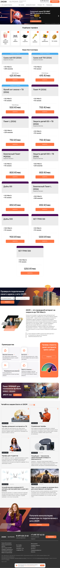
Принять (42, 565)
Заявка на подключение (7, 552)
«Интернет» (19, 546)
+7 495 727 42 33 (37, 535)
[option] (30, 15)
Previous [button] (1, 15)
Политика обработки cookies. (20, 558)
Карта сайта (4, 561)
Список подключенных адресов (7, 545)
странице (7, 559)
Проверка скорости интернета (35, 546)
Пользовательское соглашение (7, 558)
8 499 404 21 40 (44, 1)
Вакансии (33, 551)
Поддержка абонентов (36, 550)
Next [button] (58, 15)
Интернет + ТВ (41, 4)
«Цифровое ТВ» (19, 550)
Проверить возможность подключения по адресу (7, 550)
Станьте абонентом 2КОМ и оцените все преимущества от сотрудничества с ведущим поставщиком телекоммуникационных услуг (41, 335)
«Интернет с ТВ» (20, 548)
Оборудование (34, 543)
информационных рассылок (42, 558)
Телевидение (49, 4)
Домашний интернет (31, 4)
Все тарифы (21, 4)
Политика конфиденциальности (7, 556)
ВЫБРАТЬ (15, 79)
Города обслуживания (6, 543)
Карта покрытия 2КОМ (7, 547)
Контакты (33, 548)
